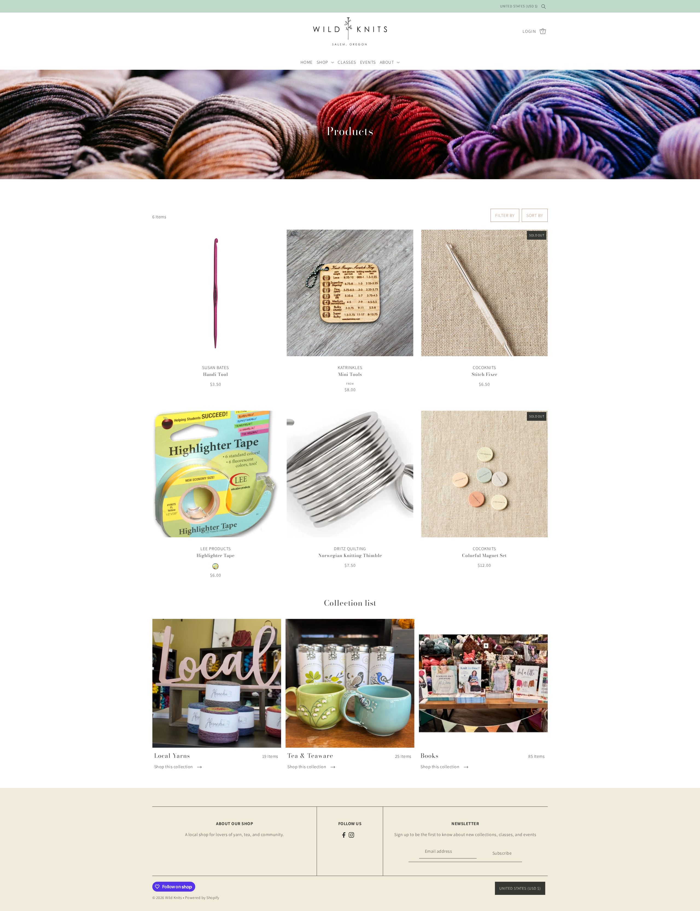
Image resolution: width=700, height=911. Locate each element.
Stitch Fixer (484, 374)
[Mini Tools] (350, 293)
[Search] (544, 6)
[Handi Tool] (215, 293)
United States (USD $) (519, 6)
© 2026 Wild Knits (167, 897)
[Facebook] (343, 834)
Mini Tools (350, 374)
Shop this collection (174, 767)
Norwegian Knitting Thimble (350, 555)
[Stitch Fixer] (484, 293)
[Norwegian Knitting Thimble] (350, 474)
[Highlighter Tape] (215, 474)
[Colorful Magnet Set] (484, 474)
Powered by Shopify (202, 897)
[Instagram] (351, 834)
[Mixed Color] (215, 566)
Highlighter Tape (216, 555)
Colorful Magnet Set (484, 555)
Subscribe (502, 853)
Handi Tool (215, 374)
